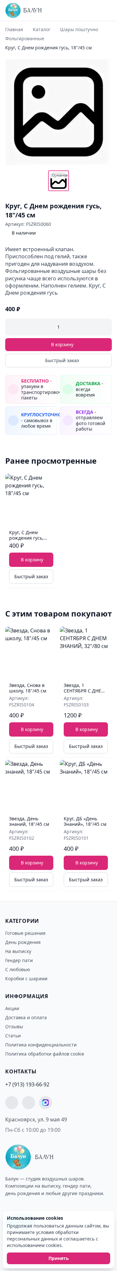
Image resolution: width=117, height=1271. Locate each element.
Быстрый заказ (62, 360)
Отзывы (14, 1026)
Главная (14, 29)
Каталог (41, 29)
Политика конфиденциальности (41, 1045)
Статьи (13, 1036)
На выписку (18, 951)
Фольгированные (24, 38)
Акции (12, 1008)
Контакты (20, 1071)
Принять (58, 1258)
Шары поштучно (79, 29)
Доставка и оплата (26, 1017)
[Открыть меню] (105, 10)
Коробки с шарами (26, 978)
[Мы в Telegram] (11, 1102)
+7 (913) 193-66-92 (27, 1084)
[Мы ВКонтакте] (28, 1102)
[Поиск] (92, 12)
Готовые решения (25, 933)
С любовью (17, 969)
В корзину (62, 344)
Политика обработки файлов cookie (44, 1054)
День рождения (23, 942)
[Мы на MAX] (45, 1102)
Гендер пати (19, 960)
